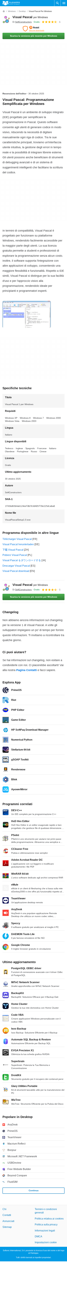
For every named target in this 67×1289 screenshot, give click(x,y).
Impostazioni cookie (46, 1242)
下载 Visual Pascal (12, 549)
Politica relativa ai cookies (49, 1218)
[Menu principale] (64, 3)
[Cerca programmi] (57, 3)
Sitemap (7, 1227)
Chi (4, 1209)
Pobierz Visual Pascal (14, 555)
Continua (33, 1190)
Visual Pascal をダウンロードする (21, 560)
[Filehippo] (11, 3)
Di (22, 22)
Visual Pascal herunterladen (18, 544)
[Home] (3, 11)
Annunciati (8, 1221)
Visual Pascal (30, 17)
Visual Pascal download (15, 571)
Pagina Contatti (26, 670)
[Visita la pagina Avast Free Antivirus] (33, 29)
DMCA (38, 1236)
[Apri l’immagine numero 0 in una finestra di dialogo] (26, 314)
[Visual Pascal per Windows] (6, 19)
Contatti (6, 1215)
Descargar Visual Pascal (16, 565)
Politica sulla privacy (46, 1224)
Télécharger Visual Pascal (17, 539)
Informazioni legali (45, 1230)
